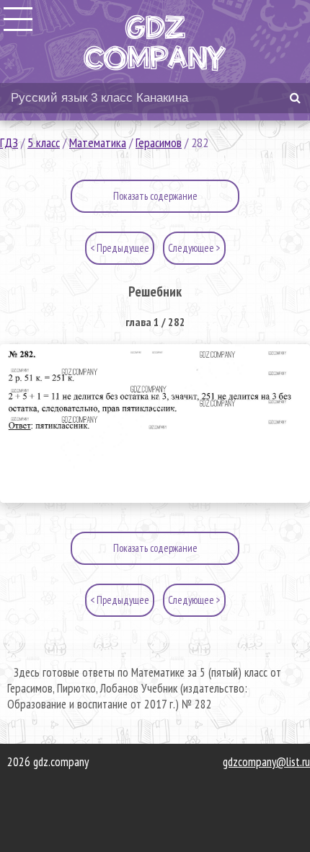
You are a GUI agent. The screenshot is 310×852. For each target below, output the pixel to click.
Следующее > (194, 248)
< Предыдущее (119, 248)
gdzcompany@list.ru (266, 762)
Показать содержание (155, 196)
